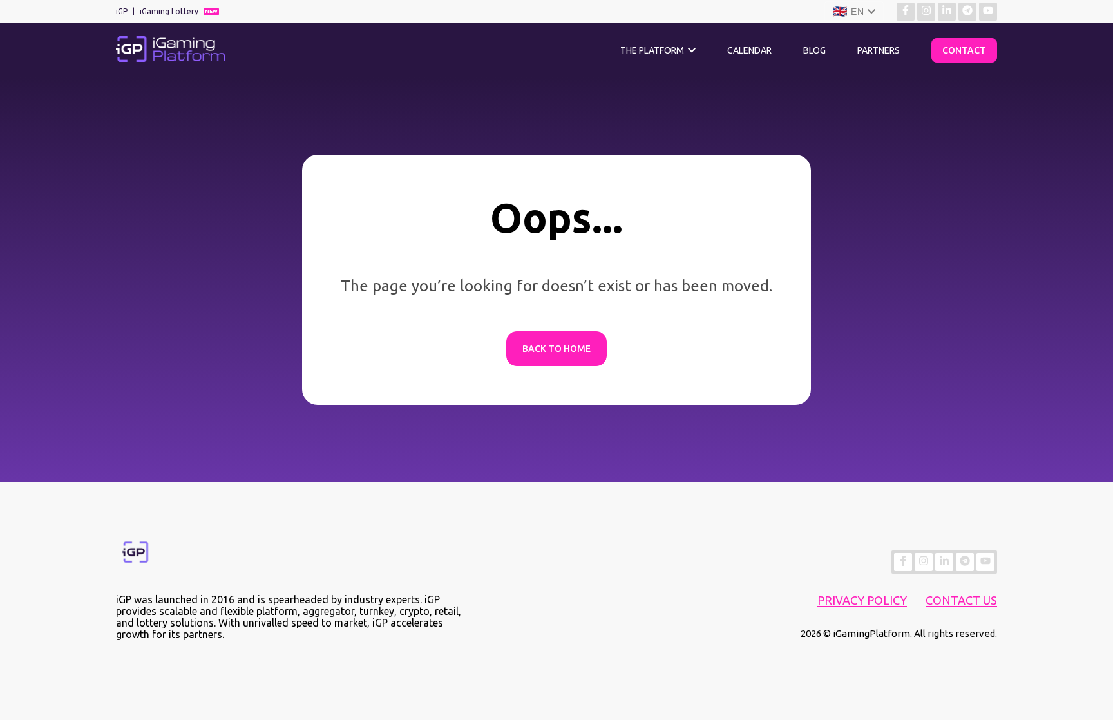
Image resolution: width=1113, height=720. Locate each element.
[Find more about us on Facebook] (905, 11)
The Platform (652, 50)
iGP (122, 11)
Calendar (749, 50)
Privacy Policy (862, 600)
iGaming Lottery (169, 11)
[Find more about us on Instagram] (926, 11)
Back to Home (556, 349)
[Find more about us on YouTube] (988, 11)
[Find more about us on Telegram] (967, 11)
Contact (964, 50)
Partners (878, 50)
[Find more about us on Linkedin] (947, 11)
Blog (814, 50)
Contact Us (961, 600)
